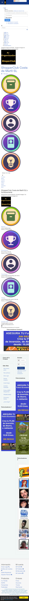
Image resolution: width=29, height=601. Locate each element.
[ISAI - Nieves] (24, 503)
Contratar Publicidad (6, 386)
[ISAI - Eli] (24, 534)
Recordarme (9, 17)
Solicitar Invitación (6, 379)
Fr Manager (5, 74)
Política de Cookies (6, 569)
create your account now (18, 11)
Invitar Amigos (7, 383)
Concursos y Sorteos (6, 398)
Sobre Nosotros (5, 572)
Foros (17, 581)
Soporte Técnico (6, 574)
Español (17, 1)
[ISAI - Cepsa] (24, 514)
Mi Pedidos (19, 569)
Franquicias (4, 585)
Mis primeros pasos (6, 369)
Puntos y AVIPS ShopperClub (7, 391)
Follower (3, 298)
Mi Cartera (19, 573)
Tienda (18, 585)
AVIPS (3, 583)
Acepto (23, 597)
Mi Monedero (20, 571)
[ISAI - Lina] (24, 483)
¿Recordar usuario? (21, 370)
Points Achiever (4, 250)
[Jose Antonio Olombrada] (9, 430)
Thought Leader (4, 321)
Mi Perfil (18, 567)
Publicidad (4, 587)
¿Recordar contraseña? (20, 372)
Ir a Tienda (4, 581)
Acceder (7, 20)
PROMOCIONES (7, 394)
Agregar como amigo (6, 172)
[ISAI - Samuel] (24, 524)
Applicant (3, 226)
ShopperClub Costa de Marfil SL (14, 69)
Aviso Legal (6, 376)
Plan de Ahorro (7, 373)
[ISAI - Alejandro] (24, 544)
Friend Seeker (4, 274)
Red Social (19, 587)
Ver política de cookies (9, 599)
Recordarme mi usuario (13, 22)
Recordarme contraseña (13, 23)
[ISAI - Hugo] (24, 493)
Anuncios (18, 583)
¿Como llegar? (7, 402)
